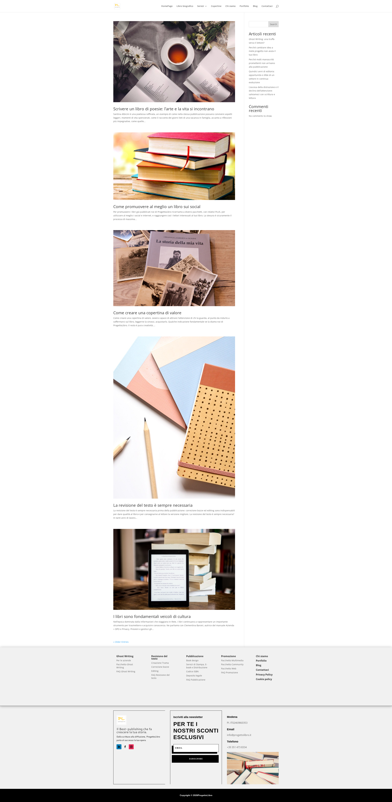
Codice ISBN (192, 671)
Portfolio (244, 6)
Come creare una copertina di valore (147, 312)
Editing (154, 671)
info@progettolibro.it (239, 735)
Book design (192, 660)
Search (273, 24)
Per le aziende (123, 660)
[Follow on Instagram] (131, 746)
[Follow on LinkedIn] (119, 746)
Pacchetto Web (228, 668)
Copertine (216, 6)
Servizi (200, 6)
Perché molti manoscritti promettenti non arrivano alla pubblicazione (262, 63)
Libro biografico (185, 6)
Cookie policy (264, 679)
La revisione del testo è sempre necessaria (152, 505)
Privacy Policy (264, 674)
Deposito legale (194, 675)
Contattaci (267, 6)
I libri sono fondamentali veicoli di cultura (152, 616)
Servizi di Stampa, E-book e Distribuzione (196, 666)
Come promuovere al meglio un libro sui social (156, 206)
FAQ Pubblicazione (195, 679)
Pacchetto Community (232, 664)
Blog (255, 6)
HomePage (167, 6)
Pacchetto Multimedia (232, 660)
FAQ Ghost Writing (125, 671)
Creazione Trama (160, 662)
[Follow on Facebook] (125, 746)
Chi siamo (230, 6)
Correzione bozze (160, 666)
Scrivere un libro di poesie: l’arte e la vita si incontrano (163, 109)
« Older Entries (121, 641)
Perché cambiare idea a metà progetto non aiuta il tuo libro (262, 51)
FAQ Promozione (229, 672)
